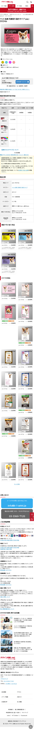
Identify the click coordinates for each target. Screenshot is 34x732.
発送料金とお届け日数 (6, 549)
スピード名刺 (3, 5)
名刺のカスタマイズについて (9, 149)
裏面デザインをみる (5, 154)
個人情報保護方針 (19, 709)
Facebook (24, 715)
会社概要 (3, 692)
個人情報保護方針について (7, 609)
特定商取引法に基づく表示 (13, 712)
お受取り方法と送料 (23, 170)
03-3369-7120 (17, 516)
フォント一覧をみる (24, 154)
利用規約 (10, 709)
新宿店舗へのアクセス (5, 570)
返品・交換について (5, 596)
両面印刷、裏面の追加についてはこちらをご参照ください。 (15, 89)
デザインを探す (11, 5)
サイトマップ (25, 712)
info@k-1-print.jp (17, 506)
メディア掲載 (4, 697)
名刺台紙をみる (14, 154)
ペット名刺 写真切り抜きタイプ (19, 187)
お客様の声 (4, 701)
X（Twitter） (15, 715)
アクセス (19, 692)
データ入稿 (19, 5)
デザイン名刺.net (4, 14)
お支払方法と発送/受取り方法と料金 (9, 540)
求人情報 (19, 701)
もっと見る (17, 484)
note (8, 715)
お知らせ (19, 697)
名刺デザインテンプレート (15, 14)
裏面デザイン (4, 132)
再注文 (27, 5)
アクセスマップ (4, 678)
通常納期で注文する (21, 81)
